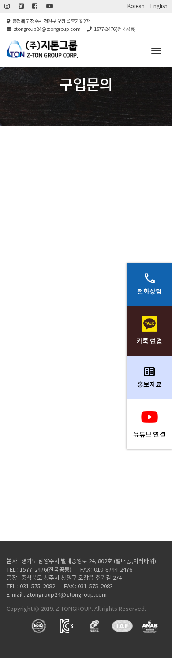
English (159, 6)
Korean (136, 6)
